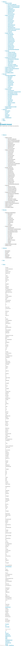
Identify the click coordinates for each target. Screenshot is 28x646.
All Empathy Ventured (6, 124)
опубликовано (8, 566)
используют (8, 607)
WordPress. (11, 645)
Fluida (6, 645)
